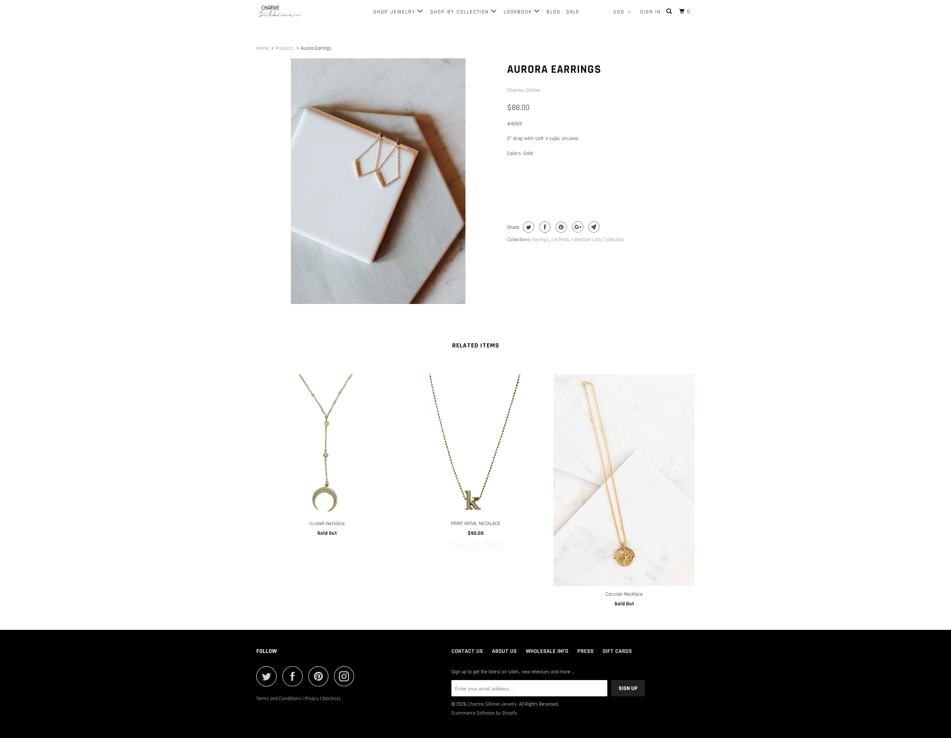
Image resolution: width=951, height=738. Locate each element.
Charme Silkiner (524, 90)
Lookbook (519, 12)
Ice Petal (560, 240)
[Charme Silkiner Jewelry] (294, 12)
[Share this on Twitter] (527, 227)
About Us (504, 651)
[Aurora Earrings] (378, 181)
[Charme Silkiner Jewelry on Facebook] (294, 676)
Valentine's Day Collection (597, 240)
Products (285, 48)
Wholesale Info (547, 651)
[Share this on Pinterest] (560, 227)
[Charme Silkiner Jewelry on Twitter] (268, 676)
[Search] (670, 11)
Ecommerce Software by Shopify (484, 713)
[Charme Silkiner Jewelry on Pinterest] (320, 676)
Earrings (540, 240)
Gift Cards (617, 651)
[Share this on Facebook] (544, 227)
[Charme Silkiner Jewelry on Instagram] (346, 676)
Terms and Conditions (278, 699)
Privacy (312, 699)
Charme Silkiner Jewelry (492, 704)
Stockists (331, 699)
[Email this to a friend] (593, 227)
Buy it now (648, 182)
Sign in (650, 12)
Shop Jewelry (395, 12)
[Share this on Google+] (576, 227)
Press (585, 651)
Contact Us (467, 651)
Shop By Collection (460, 12)
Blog (553, 12)
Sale (573, 12)
